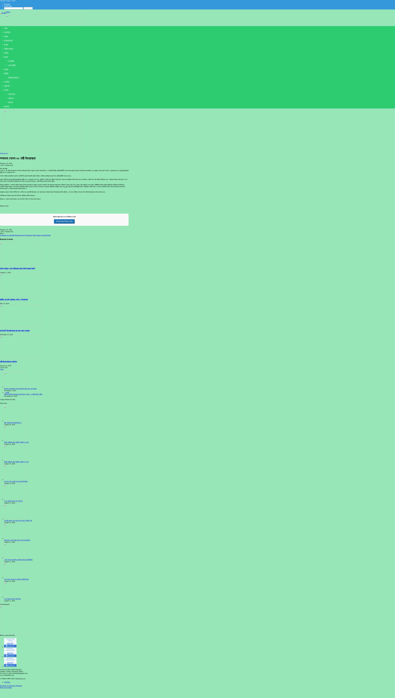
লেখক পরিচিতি (12, 65)
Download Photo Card (64, 221)
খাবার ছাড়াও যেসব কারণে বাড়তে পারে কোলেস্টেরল (17, 540)
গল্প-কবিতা (6, 82)
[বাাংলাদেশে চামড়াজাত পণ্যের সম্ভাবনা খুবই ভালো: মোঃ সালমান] (15, 387)
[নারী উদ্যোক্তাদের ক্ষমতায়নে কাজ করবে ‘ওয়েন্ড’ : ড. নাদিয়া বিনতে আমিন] (6, 392)
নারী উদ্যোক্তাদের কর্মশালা (8, 362)
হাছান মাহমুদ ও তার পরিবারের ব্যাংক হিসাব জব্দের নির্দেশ (17, 268)
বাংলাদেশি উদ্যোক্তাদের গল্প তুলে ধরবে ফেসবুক (15, 331)
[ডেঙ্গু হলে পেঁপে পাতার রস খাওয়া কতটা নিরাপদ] (15, 479)
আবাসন (6, 36)
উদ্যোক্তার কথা (8, 40)
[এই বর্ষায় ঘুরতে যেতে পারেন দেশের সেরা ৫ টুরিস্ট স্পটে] (15, 519)
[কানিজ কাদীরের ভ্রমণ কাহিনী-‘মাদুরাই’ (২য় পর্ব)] (15, 440)
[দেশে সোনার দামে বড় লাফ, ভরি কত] (15, 499)
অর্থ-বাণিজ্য (7, 32)
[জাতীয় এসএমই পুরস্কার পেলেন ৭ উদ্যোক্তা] (20, 295)
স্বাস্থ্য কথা (7, 86)
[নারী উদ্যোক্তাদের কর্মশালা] (20, 357)
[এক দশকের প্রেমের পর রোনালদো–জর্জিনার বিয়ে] (15, 577)
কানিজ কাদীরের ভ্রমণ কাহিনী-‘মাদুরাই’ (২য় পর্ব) (16, 442)
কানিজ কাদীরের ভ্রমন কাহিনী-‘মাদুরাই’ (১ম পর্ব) (16, 462)
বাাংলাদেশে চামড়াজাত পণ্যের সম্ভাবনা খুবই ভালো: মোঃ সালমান (20, 389)
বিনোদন (6, 44)
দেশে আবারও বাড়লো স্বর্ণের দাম (12, 599)
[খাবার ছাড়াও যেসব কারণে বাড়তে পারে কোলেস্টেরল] (15, 538)
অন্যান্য (6, 90)
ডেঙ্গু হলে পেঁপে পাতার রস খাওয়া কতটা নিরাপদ (16, 481)
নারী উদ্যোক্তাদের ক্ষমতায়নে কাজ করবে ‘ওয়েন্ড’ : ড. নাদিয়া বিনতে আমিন (23, 394)
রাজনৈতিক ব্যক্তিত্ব (13, 77)
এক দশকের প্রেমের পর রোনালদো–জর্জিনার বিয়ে (16, 579)
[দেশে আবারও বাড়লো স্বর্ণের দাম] (15, 597)
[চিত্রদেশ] (3, 13)
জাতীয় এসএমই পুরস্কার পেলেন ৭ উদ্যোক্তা (14, 299)
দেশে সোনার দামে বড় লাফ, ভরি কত (13, 501)
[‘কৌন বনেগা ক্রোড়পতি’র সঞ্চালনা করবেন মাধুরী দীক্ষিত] (15, 558)
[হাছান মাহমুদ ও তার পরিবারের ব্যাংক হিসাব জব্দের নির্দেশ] (20, 264)
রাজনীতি (6, 73)
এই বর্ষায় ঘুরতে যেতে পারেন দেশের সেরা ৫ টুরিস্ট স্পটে (18, 520)
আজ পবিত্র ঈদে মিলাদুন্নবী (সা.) (12, 423)
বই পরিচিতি (11, 61)
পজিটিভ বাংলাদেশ (8, 49)
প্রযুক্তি (6, 53)
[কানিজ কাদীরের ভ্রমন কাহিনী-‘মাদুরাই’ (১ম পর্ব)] (15, 460)
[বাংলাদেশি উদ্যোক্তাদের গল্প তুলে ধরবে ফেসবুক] (20, 326)
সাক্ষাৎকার (6, 106)
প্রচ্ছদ (6, 28)
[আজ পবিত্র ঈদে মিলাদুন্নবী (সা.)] (15, 421)
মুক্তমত (6, 69)
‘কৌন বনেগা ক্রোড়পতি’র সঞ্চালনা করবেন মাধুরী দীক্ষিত (18, 560)
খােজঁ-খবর (10, 98)
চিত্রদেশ (10, 102)
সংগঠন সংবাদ (11, 94)
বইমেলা (6, 57)
